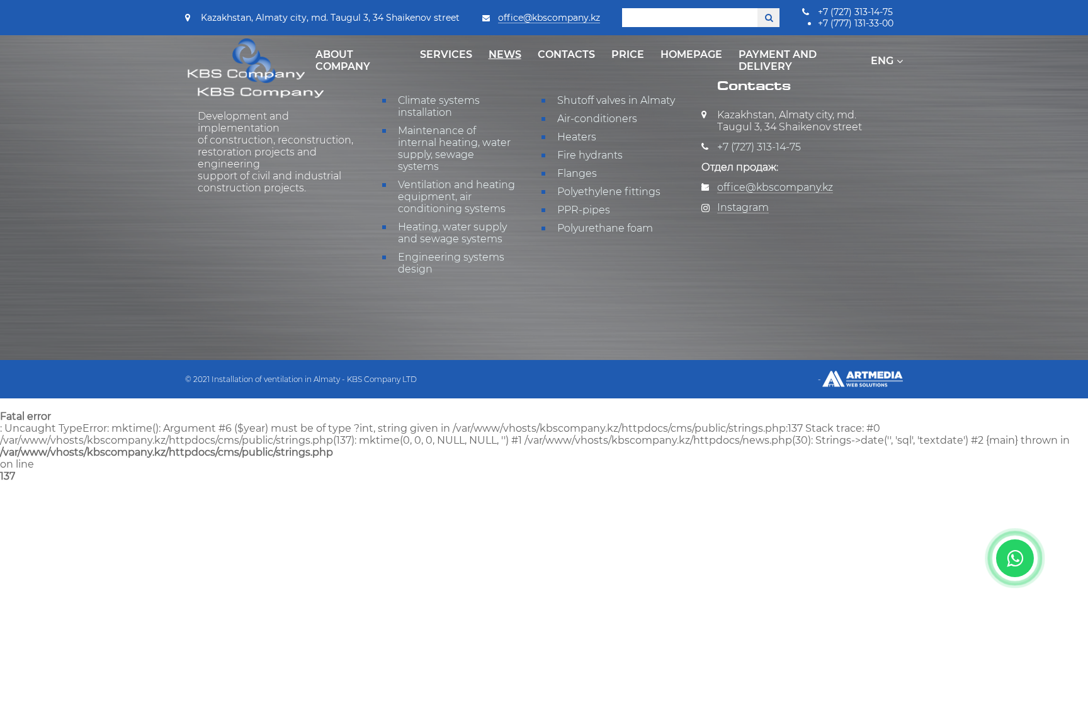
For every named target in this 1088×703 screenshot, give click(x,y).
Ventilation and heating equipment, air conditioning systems (456, 197)
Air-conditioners (597, 119)
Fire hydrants (590, 155)
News (505, 54)
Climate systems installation (439, 106)
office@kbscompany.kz (549, 17)
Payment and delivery (778, 60)
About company (342, 60)
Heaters (576, 137)
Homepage (691, 54)
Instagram (743, 207)
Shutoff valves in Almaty (616, 100)
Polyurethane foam (605, 228)
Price (627, 54)
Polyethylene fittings (608, 192)
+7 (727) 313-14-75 (855, 12)
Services (446, 54)
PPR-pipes (583, 210)
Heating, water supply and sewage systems (452, 233)
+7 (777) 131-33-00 (855, 23)
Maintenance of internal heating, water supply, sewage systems (454, 148)
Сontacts (566, 54)
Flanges (577, 173)
